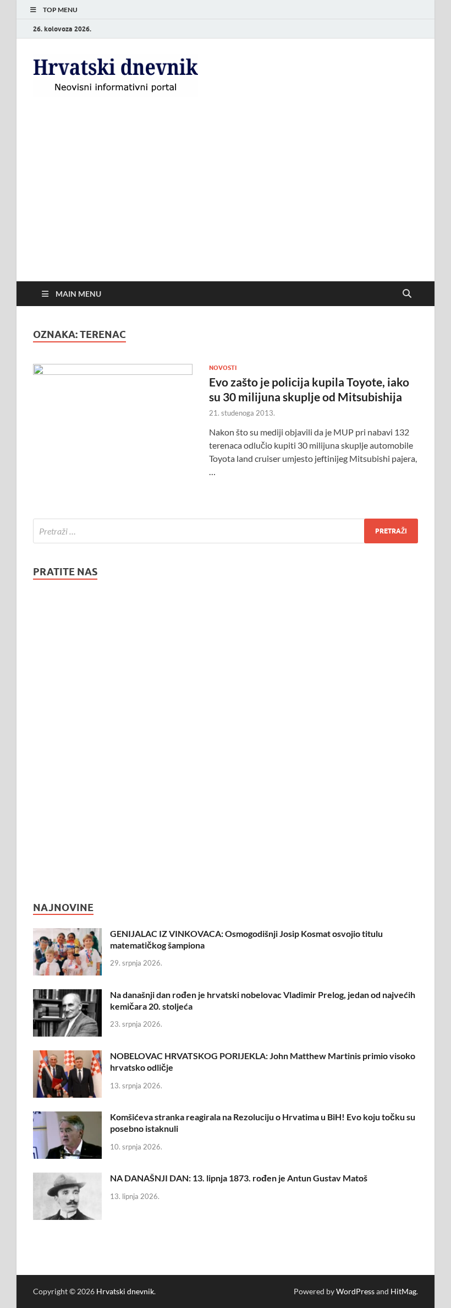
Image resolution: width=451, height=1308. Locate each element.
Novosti (223, 368)
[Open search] (407, 294)
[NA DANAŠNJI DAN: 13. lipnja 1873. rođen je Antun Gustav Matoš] (67, 1179)
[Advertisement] (225, 199)
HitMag (403, 1291)
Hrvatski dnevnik (125, 1291)
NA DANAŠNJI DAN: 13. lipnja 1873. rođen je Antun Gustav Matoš (238, 1178)
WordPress (355, 1291)
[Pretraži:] (225, 531)
